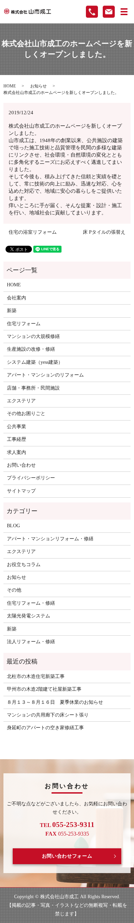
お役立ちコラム (24, 564)
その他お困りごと (26, 413)
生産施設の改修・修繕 (31, 349)
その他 (14, 590)
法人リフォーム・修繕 (31, 641)
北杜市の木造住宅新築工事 (36, 676)
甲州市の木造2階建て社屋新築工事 (44, 689)
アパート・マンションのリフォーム (45, 375)
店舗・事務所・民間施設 (33, 388)
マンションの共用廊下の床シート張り (48, 715)
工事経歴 (16, 439)
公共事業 (16, 426)
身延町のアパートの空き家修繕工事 (45, 727)
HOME (9, 86)
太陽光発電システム (28, 615)
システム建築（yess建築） (35, 362)
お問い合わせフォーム (67, 856)
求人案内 (16, 452)
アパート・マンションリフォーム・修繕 (50, 538)
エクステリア (21, 400)
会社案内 (16, 297)
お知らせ (38, 86)
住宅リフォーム (24, 323)
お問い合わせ (21, 465)
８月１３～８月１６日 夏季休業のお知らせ (55, 702)
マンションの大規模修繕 (33, 336)
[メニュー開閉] (124, 11)
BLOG (13, 525)
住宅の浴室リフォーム (33, 232)
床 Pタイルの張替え (104, 232)
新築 (11, 310)
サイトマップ (21, 491)
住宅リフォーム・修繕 (31, 603)
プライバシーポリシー (31, 477)
